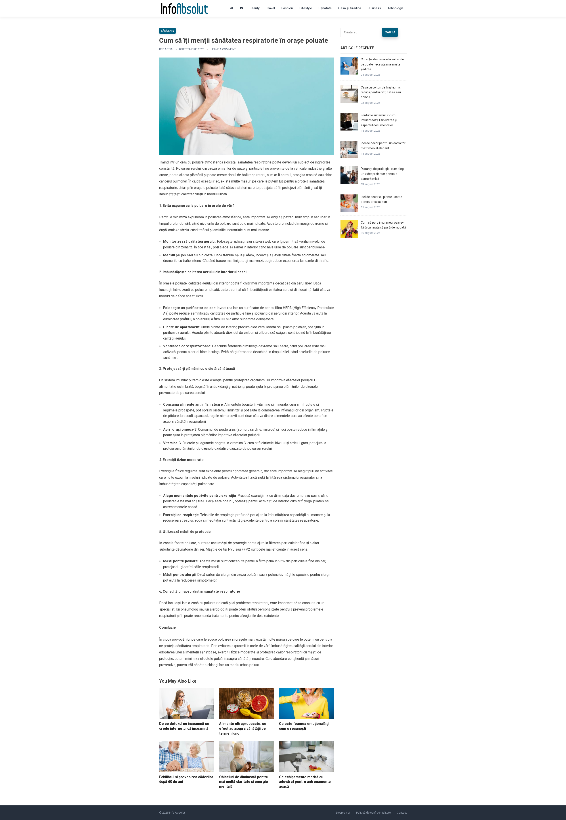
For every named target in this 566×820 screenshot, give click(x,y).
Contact (402, 812)
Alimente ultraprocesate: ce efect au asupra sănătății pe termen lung (242, 728)
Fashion (287, 8)
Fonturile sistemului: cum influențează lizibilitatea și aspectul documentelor (379, 120)
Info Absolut (177, 812)
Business (374, 8)
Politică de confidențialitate (373, 812)
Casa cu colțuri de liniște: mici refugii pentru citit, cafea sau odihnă (381, 92)
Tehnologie (395, 8)
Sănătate (325, 8)
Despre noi (343, 812)
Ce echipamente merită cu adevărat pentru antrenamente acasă (305, 782)
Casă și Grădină (349, 8)
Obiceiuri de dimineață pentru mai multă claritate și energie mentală (243, 782)
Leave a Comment (223, 49)
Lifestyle (306, 8)
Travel (270, 8)
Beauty (255, 8)
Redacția (166, 49)
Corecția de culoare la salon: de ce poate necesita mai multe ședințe (382, 64)
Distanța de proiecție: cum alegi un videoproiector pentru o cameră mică (382, 174)
